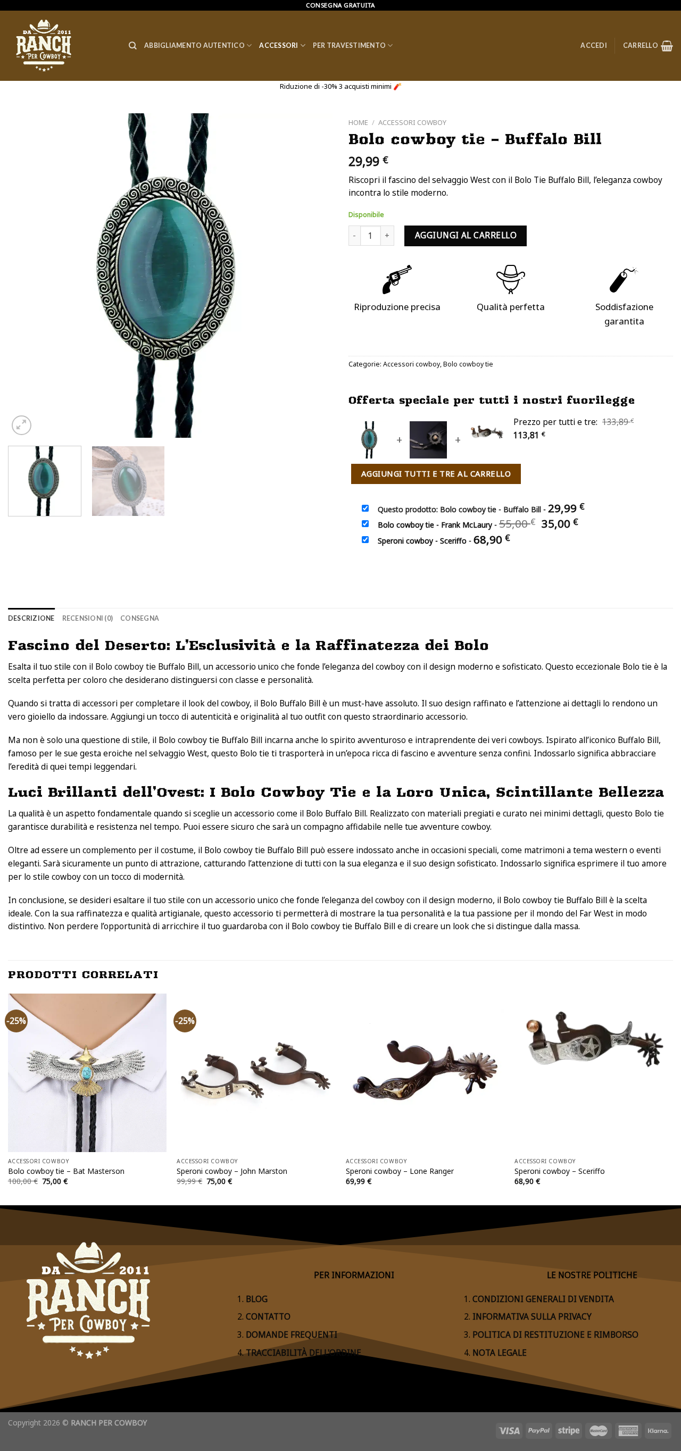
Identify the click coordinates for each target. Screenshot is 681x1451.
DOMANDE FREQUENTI (291, 1334)
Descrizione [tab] (31, 618)
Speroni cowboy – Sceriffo (559, 1171)
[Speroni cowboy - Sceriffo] (593, 1073)
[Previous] (27, 275)
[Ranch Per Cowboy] (60, 46)
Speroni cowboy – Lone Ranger (400, 1171)
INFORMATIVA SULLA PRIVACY (532, 1316)
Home (358, 122)
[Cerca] (133, 46)
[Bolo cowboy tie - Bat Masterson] (87, 1073)
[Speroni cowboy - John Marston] (256, 1073)
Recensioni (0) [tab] (87, 618)
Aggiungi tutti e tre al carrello (436, 473)
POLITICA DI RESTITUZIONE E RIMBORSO (555, 1334)
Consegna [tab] (139, 618)
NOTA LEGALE (499, 1352)
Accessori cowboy (412, 122)
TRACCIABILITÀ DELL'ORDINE (303, 1352)
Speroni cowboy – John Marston (232, 1171)
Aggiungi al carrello (466, 235)
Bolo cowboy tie (468, 364)
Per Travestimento (349, 45)
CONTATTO (268, 1316)
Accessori (278, 45)
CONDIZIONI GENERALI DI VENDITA (543, 1299)
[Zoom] (21, 425)
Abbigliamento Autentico (194, 45)
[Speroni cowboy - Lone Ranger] (425, 1073)
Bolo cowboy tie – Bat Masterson (66, 1171)
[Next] (312, 275)
